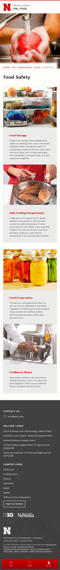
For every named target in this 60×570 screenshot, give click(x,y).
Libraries (8, 483)
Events (7, 478)
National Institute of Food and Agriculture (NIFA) (27, 454)
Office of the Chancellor (17, 497)
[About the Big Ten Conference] (8, 515)
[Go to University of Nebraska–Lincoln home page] (7, 7)
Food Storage (17, 135)
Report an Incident (14, 504)
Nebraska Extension (21, 5)
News (6, 492)
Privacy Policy (8, 551)
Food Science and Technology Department (27, 431)
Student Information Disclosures (40, 551)
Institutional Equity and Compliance (16, 549)
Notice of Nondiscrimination (40, 549)
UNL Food (20, 8)
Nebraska (6, 67)
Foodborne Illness (20, 372)
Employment (10, 474)
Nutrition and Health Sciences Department (27, 435)
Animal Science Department (19, 440)
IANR (14, 67)
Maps (6, 488)
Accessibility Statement (25, 547)
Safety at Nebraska (21, 551)
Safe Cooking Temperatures (26, 212)
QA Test (13, 547)
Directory (8, 469)
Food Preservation (20, 297)
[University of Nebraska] (26, 515)
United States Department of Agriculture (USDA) (26, 446)
